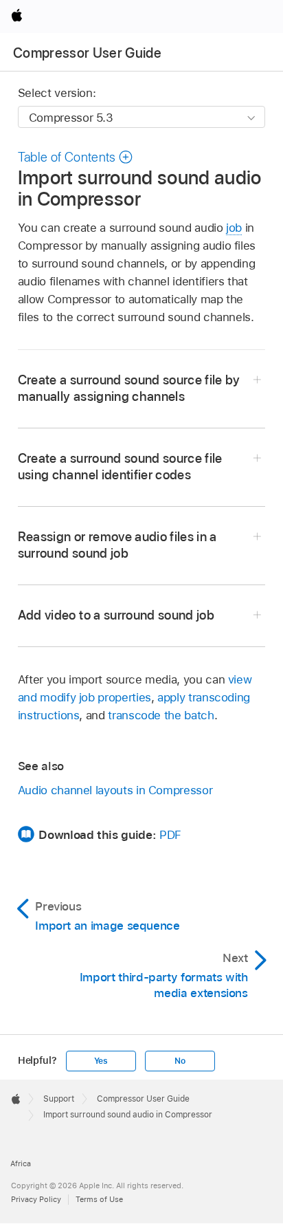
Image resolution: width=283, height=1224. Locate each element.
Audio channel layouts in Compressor (115, 790)
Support (58, 1099)
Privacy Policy (36, 1199)
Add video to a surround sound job (116, 615)
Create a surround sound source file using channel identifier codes (120, 466)
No (179, 1061)
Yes (101, 1061)
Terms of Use (99, 1199)
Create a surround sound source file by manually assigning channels (129, 388)
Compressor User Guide (87, 53)
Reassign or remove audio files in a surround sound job (117, 545)
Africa (20, 1163)
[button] (75, 157)
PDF (170, 835)
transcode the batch (161, 715)
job (234, 227)
